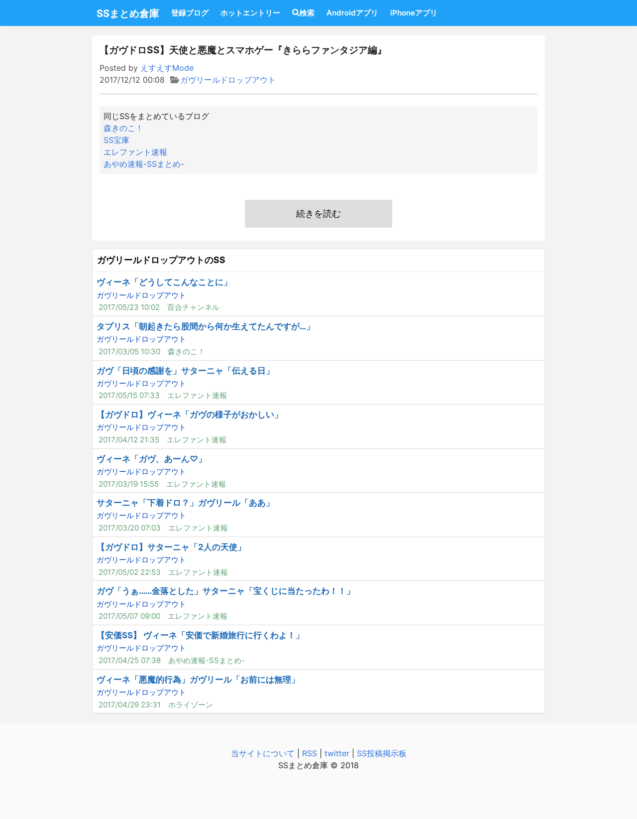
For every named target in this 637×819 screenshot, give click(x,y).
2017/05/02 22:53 (130, 572)
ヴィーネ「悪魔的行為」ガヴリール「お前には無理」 (198, 679)
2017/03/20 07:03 (130, 528)
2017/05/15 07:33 (129, 395)
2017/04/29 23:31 (130, 704)
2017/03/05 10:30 (129, 351)
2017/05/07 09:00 (129, 616)
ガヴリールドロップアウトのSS (161, 260)
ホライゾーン (190, 704)
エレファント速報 (135, 152)
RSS (309, 753)
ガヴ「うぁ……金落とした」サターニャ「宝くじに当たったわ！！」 (226, 591)
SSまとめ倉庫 (128, 13)
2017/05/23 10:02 (129, 307)
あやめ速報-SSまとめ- (144, 164)
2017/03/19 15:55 (129, 484)
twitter (336, 753)
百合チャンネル (193, 307)
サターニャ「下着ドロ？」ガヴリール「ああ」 (185, 503)
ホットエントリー (250, 12)
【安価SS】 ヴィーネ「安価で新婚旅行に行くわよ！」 (200, 635)
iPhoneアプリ (413, 12)
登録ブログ (190, 12)
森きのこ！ (123, 128)
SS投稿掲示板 (382, 753)
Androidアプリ (352, 12)
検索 (307, 12)
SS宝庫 (116, 140)
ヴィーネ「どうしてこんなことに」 (164, 282)
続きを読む (318, 213)
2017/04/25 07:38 (130, 660)
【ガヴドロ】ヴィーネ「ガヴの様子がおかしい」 (190, 414)
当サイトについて (263, 753)
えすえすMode (167, 68)
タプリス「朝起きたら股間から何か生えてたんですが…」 (206, 326)
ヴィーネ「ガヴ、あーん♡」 (152, 459)
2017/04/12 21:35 (129, 439)
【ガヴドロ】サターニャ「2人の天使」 (171, 547)
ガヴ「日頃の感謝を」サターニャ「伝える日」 (185, 371)
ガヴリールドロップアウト (228, 80)
